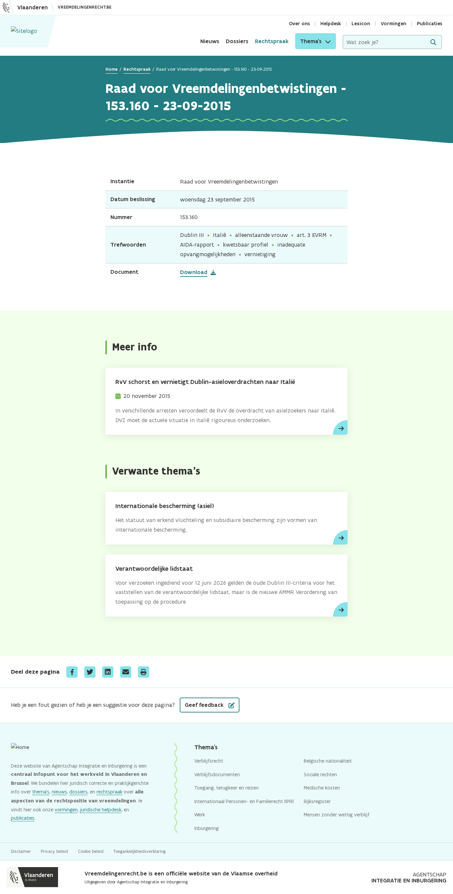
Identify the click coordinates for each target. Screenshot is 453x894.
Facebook (72, 672)
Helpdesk (330, 23)
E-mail (125, 672)
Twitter (90, 672)
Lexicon (361, 23)
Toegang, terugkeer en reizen (226, 787)
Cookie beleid (90, 851)
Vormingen (393, 23)
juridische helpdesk (100, 809)
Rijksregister (317, 801)
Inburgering (206, 828)
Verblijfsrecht (208, 761)
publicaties (22, 818)
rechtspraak (109, 791)
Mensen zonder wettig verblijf (336, 814)
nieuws (59, 791)
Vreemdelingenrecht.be (84, 7)
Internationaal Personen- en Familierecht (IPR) (244, 801)
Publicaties (429, 23)
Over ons (299, 23)
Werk (199, 814)
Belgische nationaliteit (328, 761)
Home (111, 69)
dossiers (78, 791)
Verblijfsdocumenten (217, 774)
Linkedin (107, 672)
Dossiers (237, 41)
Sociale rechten (320, 774)
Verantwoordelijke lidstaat (154, 568)
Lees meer (340, 427)
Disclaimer (21, 851)
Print (143, 672)
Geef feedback (205, 704)
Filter (433, 42)
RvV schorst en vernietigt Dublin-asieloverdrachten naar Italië (205, 382)
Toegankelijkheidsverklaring (139, 851)
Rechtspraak (272, 41)
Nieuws (209, 41)
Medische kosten (322, 787)
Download (193, 272)
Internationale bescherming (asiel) (164, 506)
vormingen (66, 809)
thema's (40, 791)
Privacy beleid (54, 851)
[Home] (24, 31)
